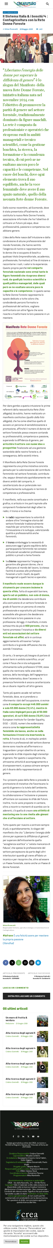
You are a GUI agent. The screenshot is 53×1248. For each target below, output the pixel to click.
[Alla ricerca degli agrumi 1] (42, 1097)
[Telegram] (38, 963)
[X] (12, 963)
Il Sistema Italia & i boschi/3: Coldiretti (41, 977)
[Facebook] (5, 963)
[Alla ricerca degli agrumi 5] (42, 1036)
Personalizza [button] (10, 1241)
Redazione (10, 1023)
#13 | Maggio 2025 (10, 12)
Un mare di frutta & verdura (16, 1019)
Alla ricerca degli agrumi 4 (20, 1048)
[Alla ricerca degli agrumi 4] (42, 1051)
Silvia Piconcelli (11, 29)
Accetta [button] (24, 1241)
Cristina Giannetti (12, 1036)
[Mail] (38, 1136)
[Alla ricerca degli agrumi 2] (42, 1082)
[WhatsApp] (18, 963)
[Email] (25, 963)
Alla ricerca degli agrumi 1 (20, 1094)
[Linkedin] (23, 1136)
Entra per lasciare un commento (26, 996)
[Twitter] (28, 1136)
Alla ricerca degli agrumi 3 (20, 1063)
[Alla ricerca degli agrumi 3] (42, 1067)
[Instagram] (18, 1136)
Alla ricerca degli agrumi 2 (20, 1078)
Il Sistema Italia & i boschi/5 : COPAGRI (11, 977)
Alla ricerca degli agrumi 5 (20, 1032)
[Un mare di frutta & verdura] (42, 1021)
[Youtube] (33, 1136)
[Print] (31, 963)
